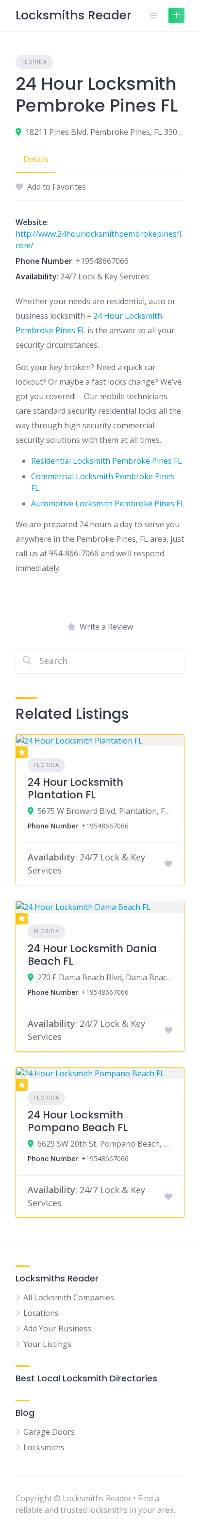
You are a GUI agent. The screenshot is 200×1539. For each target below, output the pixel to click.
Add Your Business (57, 1328)
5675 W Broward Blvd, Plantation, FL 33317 (104, 811)
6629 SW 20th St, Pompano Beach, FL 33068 (104, 1143)
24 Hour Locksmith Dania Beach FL (92, 954)
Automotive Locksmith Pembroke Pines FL (107, 503)
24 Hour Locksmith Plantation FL (75, 788)
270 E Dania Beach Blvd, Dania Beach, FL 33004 (104, 977)
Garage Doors (49, 1431)
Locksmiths (44, 1447)
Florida (34, 61)
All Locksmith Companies (68, 1297)
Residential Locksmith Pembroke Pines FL (106, 460)
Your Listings (47, 1344)
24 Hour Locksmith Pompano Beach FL (78, 1121)
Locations (41, 1313)
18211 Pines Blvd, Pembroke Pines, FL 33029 (104, 132)
